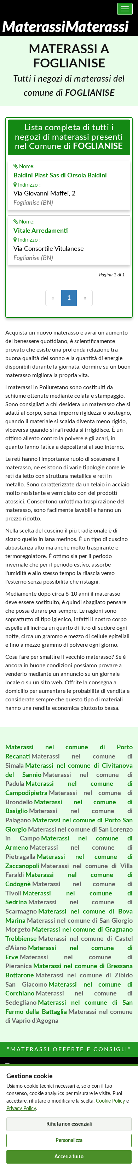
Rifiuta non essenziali (69, 1124)
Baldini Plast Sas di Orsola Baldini (60, 175)
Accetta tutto (69, 1156)
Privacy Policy (21, 1108)
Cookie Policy (110, 1101)
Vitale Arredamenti (40, 231)
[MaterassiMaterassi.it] (65, 26)
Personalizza (69, 1140)
